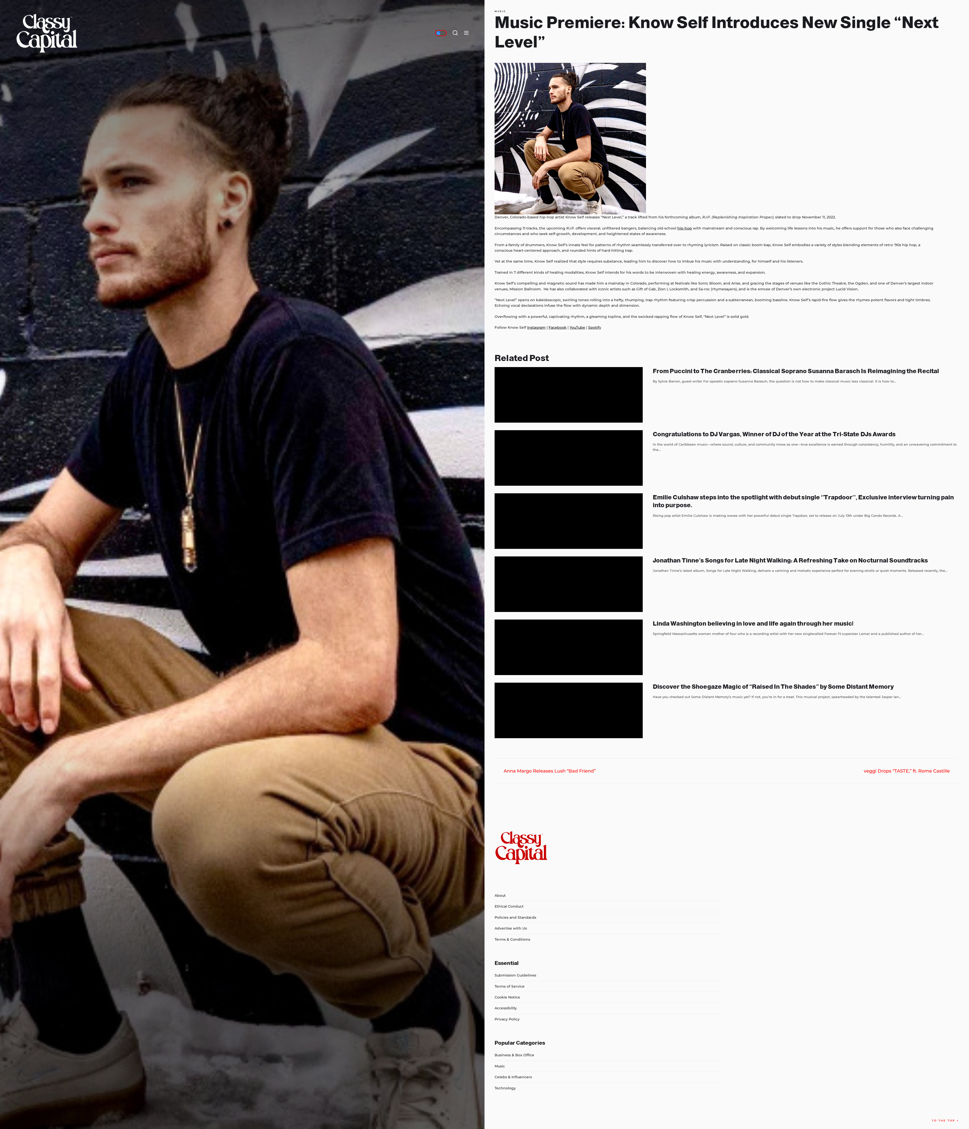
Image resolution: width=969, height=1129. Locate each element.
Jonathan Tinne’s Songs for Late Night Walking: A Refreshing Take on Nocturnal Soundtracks (790, 560)
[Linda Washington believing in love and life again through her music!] (569, 647)
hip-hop (684, 228)
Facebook (558, 327)
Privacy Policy (507, 1019)
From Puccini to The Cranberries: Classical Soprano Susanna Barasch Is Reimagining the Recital (796, 371)
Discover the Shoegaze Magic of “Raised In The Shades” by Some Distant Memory (773, 686)
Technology (505, 1088)
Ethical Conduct (509, 906)
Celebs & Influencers (513, 1077)
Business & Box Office (514, 1055)
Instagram (536, 327)
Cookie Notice (507, 997)
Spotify (594, 327)
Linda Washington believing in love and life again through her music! (753, 623)
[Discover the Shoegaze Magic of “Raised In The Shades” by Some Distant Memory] (569, 710)
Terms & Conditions (512, 939)
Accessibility (506, 1008)
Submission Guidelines (515, 975)
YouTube (577, 327)
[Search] (455, 33)
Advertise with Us (511, 928)
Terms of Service (510, 986)
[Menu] (466, 33)
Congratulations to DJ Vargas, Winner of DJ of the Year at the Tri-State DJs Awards (774, 434)
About (500, 895)
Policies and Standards (515, 917)
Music (500, 11)
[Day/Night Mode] (441, 33)
